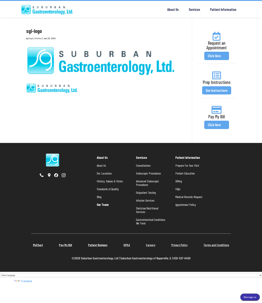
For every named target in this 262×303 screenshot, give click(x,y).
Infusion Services (145, 200)
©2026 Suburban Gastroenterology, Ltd (95, 258)
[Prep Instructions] (216, 75)
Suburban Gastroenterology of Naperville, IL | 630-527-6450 (155, 258)
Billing (178, 181)
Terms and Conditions (216, 245)
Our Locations (104, 173)
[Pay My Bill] (216, 109)
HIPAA (127, 245)
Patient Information (223, 9)
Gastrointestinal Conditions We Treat (151, 221)
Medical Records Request (188, 197)
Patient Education (185, 173)
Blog (99, 197)
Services (194, 9)
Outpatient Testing (146, 192)
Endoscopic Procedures (148, 173)
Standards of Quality (108, 189)
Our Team (103, 205)
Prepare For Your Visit (187, 165)
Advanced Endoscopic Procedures (148, 183)
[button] (216, 56)
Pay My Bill (216, 116)
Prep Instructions (216, 82)
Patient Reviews (97, 245)
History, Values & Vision (110, 181)
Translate (26, 281)
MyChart (38, 245)
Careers (150, 245)
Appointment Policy (185, 205)
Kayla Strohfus (35, 38)
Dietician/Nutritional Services (147, 210)
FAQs (177, 189)
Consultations (143, 165)
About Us (173, 9)
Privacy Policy (179, 245)
